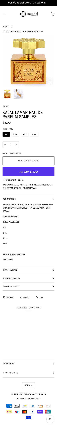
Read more (8, 259)
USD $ (27, 385)
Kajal (6, 106)
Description (9, 199)
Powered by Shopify (28, 399)
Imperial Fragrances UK (27, 394)
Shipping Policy (11, 278)
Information (10, 270)
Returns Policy (11, 286)
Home (6, 26)
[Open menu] (7, 14)
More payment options (13, 180)
